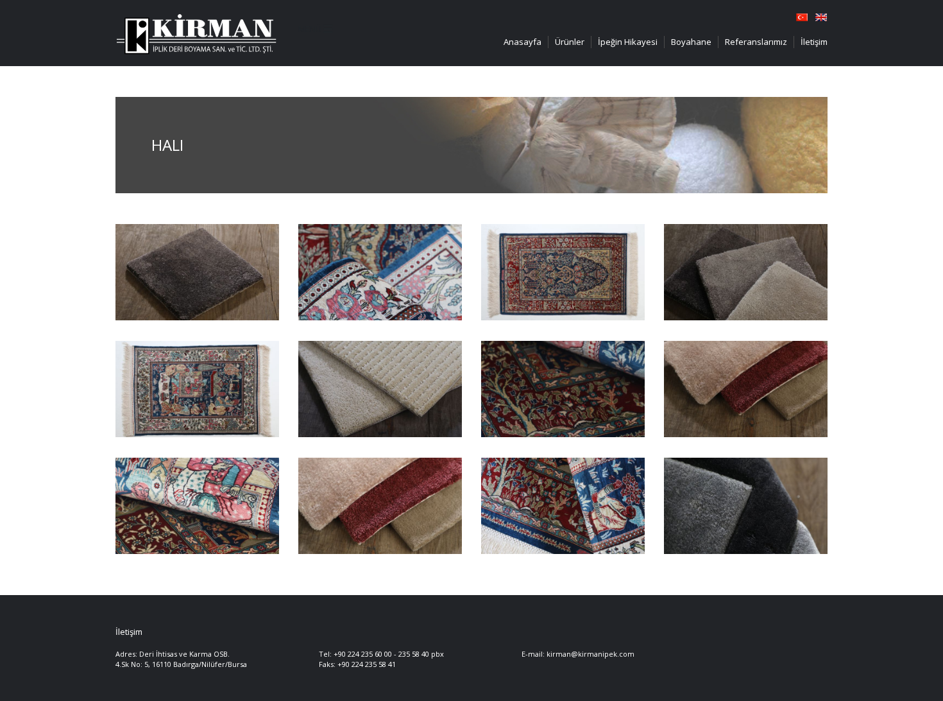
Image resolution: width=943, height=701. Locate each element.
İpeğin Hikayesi (628, 42)
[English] (821, 16)
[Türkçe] (801, 16)
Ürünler (569, 42)
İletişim (814, 42)
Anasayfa (522, 42)
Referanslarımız (756, 42)
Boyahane (691, 42)
